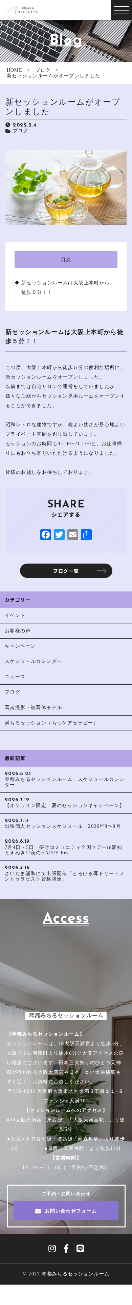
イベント (15, 615)
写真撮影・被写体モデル (33, 707)
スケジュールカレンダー (33, 661)
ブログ (20, 130)
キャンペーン (20, 646)
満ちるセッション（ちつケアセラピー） (51, 722)
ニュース (15, 676)
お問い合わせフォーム (71, 1211)
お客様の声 (18, 630)
